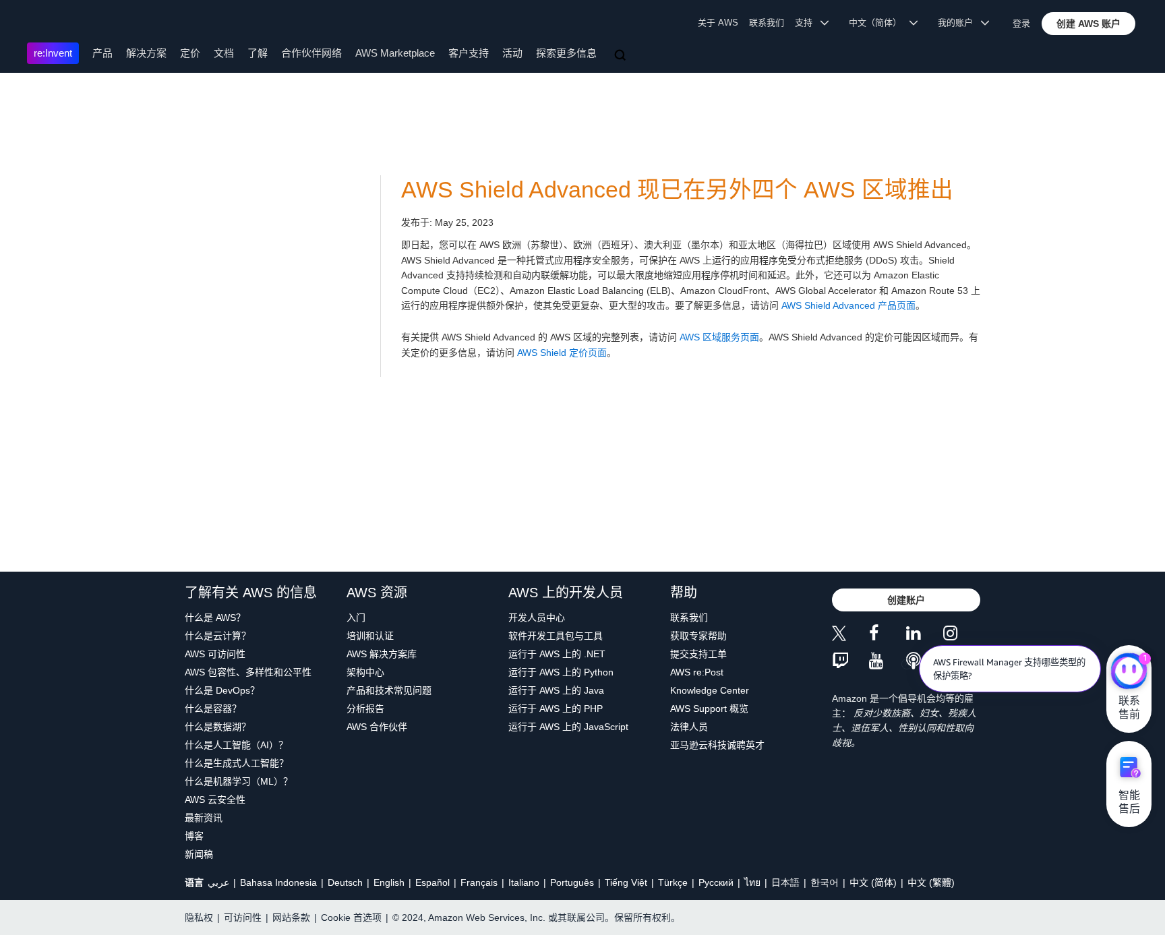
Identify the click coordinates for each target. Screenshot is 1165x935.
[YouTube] (887, 662)
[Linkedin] (924, 635)
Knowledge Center (709, 690)
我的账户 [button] (959, 23)
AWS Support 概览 (709, 708)
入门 (356, 617)
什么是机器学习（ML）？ (239, 781)
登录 (1021, 23)
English (389, 882)
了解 (257, 53)
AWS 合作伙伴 (377, 726)
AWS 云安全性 (215, 799)
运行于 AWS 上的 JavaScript (568, 726)
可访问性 (243, 917)
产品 (102, 53)
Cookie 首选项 (351, 917)
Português (572, 882)
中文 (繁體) (931, 882)
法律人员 (689, 726)
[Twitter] (850, 635)
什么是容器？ (213, 708)
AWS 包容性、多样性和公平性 (248, 672)
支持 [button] (807, 23)
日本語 (785, 882)
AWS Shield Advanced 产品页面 (848, 305)
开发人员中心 (536, 617)
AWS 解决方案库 (382, 654)
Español (432, 882)
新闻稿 (199, 854)
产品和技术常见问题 (389, 690)
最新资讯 (203, 817)
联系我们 (766, 23)
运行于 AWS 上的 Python (561, 672)
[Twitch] (850, 662)
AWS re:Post (696, 672)
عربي (218, 882)
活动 (512, 53)
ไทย (752, 882)
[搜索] (621, 56)
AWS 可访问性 (215, 654)
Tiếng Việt (626, 882)
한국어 (824, 882)
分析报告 (365, 708)
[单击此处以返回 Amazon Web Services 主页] (47, 24)
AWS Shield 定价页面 (562, 352)
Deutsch (345, 882)
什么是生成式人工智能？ (237, 763)
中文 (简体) (873, 882)
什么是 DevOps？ (222, 690)
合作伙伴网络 (311, 53)
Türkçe (673, 882)
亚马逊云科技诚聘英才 (717, 745)
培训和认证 (370, 635)
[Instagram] (961, 635)
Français (479, 882)
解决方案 (146, 53)
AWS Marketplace (395, 53)
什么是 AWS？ (215, 617)
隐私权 (199, 917)
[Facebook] (887, 635)
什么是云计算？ (218, 635)
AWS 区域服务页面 (719, 337)
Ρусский (716, 882)
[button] (1088, 23)
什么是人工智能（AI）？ (236, 745)
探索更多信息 (566, 53)
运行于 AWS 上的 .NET (556, 654)
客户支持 (468, 53)
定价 (190, 53)
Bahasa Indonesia (278, 882)
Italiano (523, 882)
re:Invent (53, 53)
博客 (194, 836)
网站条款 (291, 917)
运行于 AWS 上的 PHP (555, 708)
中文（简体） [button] (879, 23)
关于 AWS (718, 23)
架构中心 (365, 672)
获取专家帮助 (698, 635)
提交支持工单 (698, 654)
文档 (224, 53)
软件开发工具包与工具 (555, 635)
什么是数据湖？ (218, 726)
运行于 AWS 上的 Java (556, 690)
